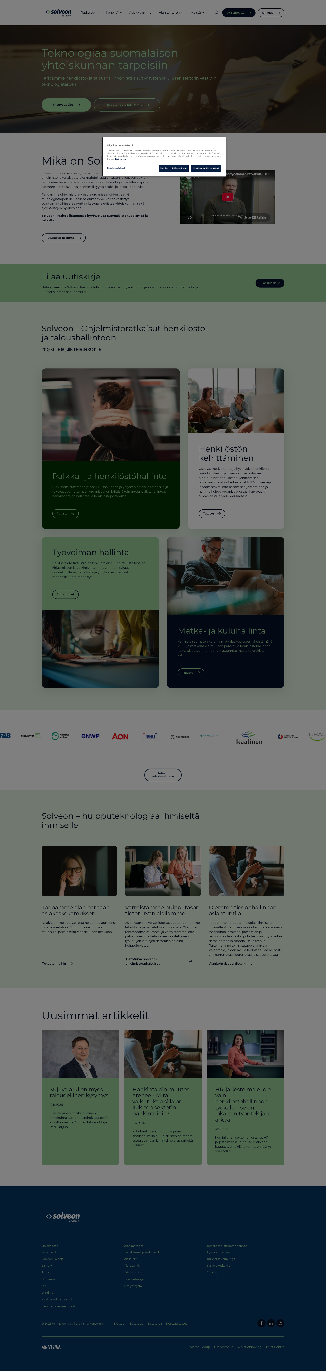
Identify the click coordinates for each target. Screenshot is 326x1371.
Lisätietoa (120, 159)
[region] (164, 157)
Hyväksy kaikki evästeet (206, 168)
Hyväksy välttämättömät (173, 168)
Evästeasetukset (116, 168)
